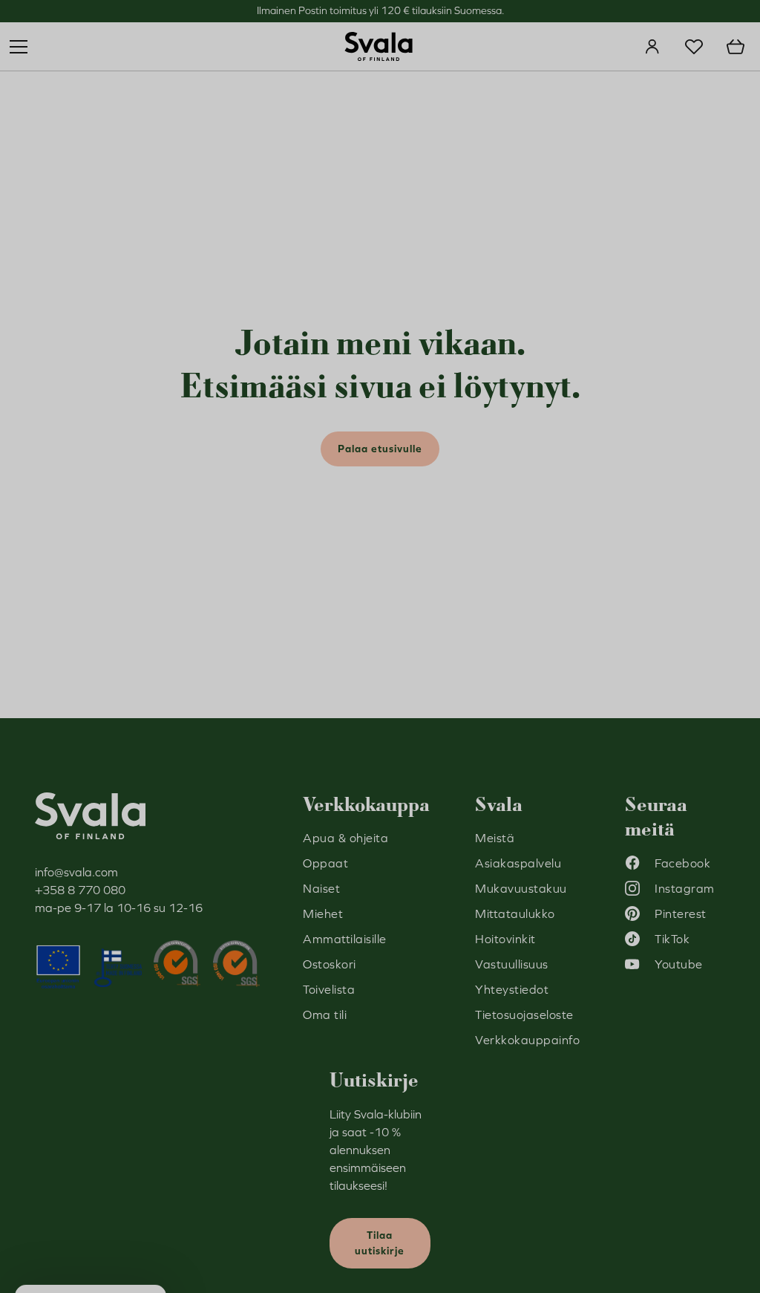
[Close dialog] (651, 471)
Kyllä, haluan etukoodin (525, 727)
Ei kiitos (525, 771)
